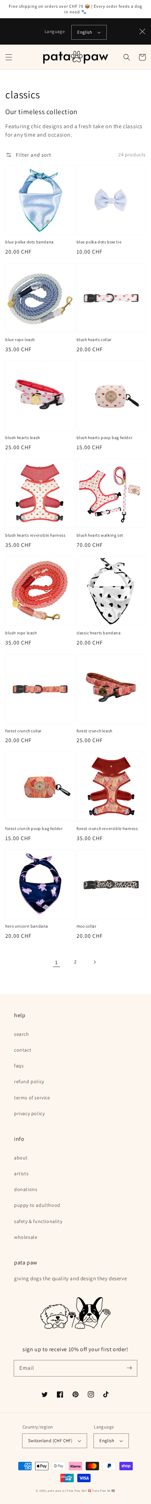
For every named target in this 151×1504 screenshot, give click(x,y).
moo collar (87, 926)
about (21, 1158)
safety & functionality (38, 1221)
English (84, 32)
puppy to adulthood (37, 1205)
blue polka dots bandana (29, 241)
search (21, 1034)
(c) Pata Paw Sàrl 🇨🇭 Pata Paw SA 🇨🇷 (88, 1490)
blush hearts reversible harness (35, 535)
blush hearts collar (94, 339)
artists (21, 1173)
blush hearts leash (22, 437)
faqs (19, 1065)
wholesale (25, 1237)
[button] (9, 57)
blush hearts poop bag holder (105, 437)
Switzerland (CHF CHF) (50, 1441)
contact (22, 1050)
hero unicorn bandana (26, 926)
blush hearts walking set (100, 535)
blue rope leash (20, 339)
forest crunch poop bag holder (34, 828)
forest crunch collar (23, 730)
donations (25, 1189)
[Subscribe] (129, 1368)
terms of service (32, 1097)
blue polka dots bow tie (99, 241)
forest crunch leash (94, 730)
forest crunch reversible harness (107, 828)
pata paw (54, 1490)
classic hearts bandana (99, 632)
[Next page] (94, 962)
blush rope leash (21, 632)
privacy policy (29, 1113)
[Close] (142, 31)
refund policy (29, 1081)
